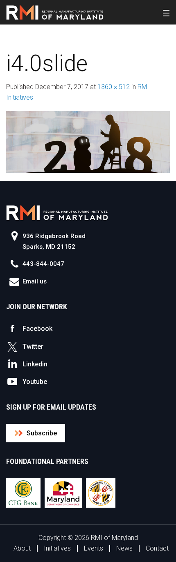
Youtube (35, 382)
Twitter (33, 346)
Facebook (37, 328)
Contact (157, 548)
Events (93, 548)
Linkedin (35, 364)
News (124, 548)
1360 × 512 (113, 87)
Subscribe (42, 433)
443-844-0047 (43, 264)
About (22, 548)
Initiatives (57, 548)
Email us (35, 281)
